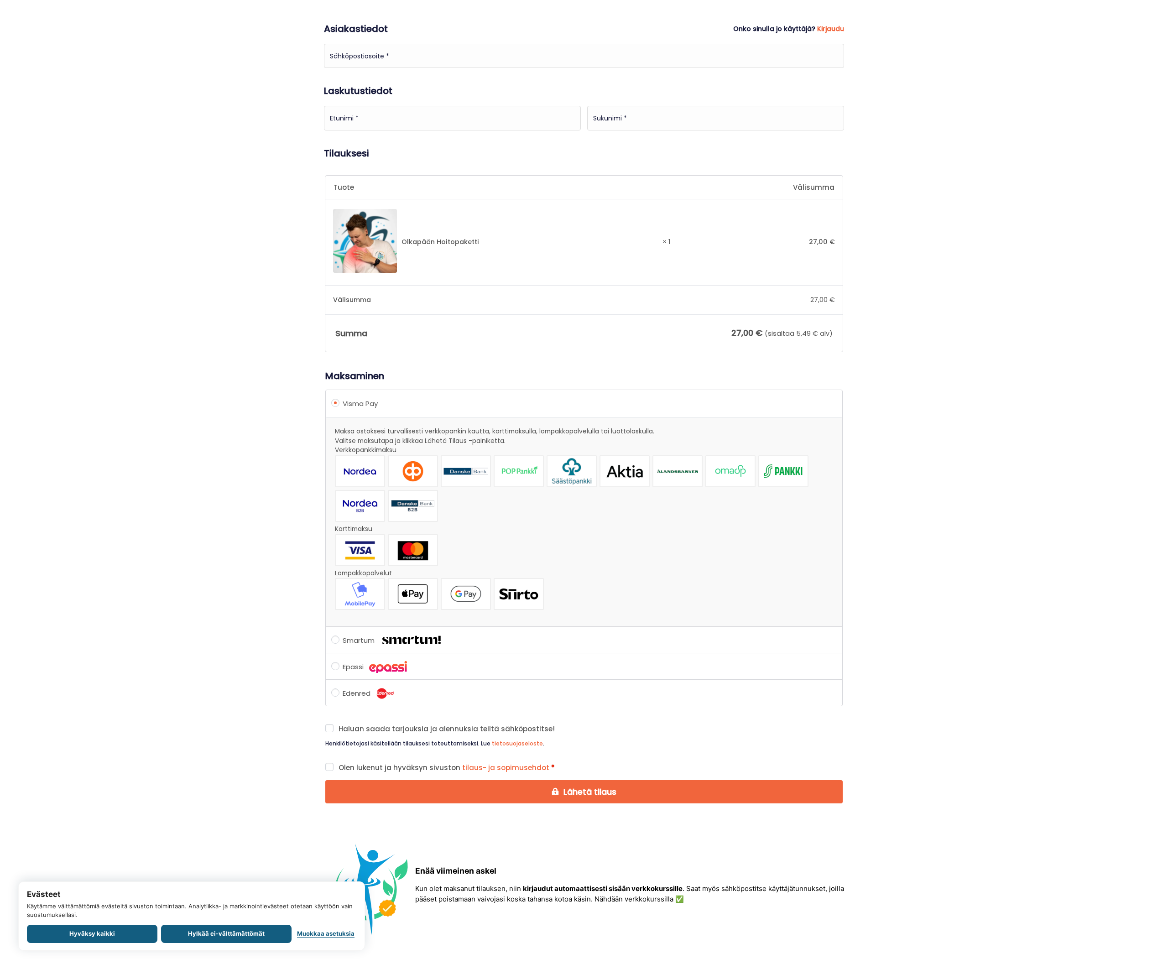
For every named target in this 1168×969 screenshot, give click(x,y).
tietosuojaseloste (517, 743)
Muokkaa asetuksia (326, 933)
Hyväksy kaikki (92, 933)
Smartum (359, 640)
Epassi (354, 667)
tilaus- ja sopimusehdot (505, 767)
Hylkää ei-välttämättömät (226, 933)
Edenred (357, 693)
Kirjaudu (830, 28)
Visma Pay (360, 403)
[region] (191, 916)
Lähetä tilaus (589, 791)
